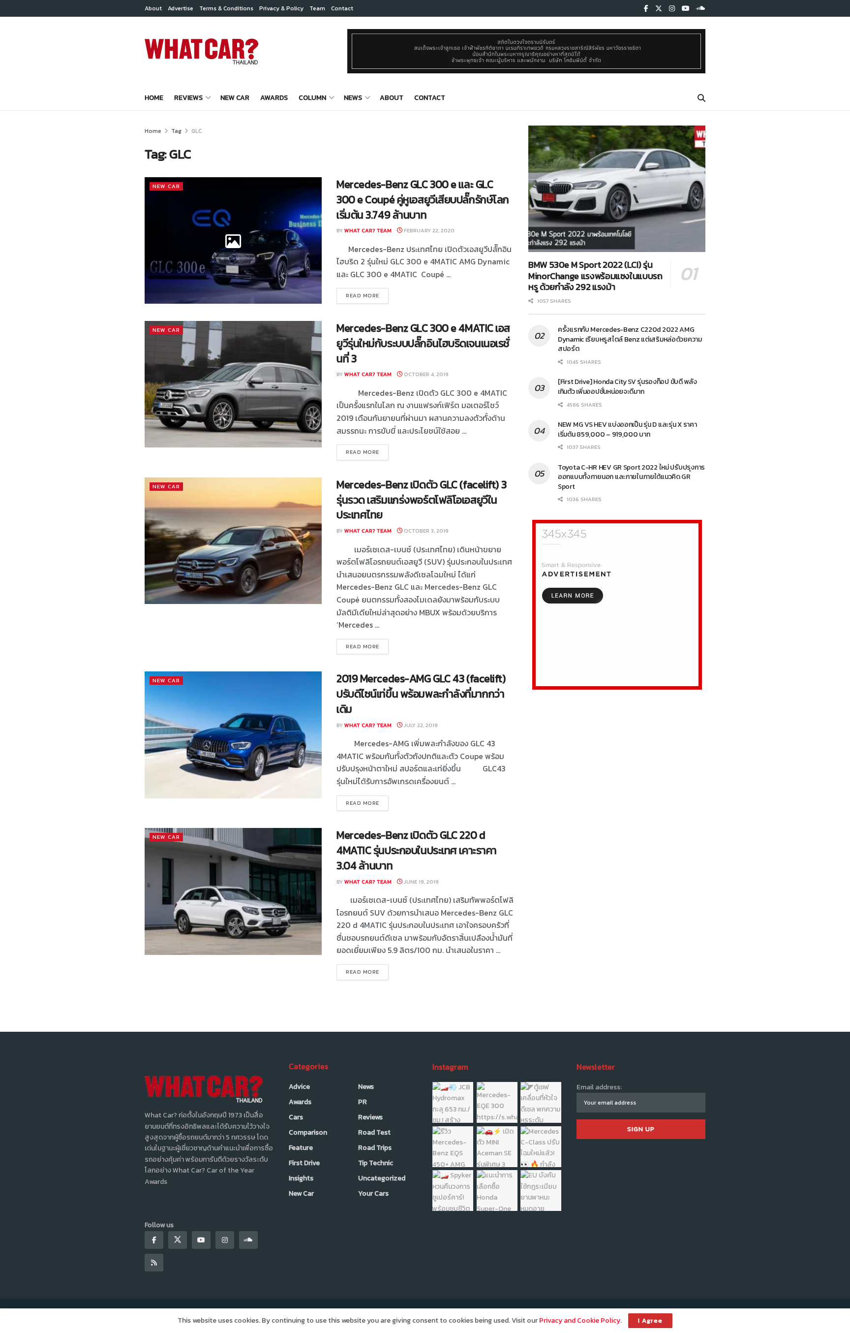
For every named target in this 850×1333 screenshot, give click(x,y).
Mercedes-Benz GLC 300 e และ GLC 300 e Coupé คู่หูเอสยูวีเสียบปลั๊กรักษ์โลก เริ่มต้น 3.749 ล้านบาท (422, 199)
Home (154, 98)
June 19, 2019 (420, 882)
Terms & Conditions (226, 8)
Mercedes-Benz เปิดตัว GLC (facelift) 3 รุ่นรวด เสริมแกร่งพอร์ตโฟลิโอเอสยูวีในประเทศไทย (421, 499)
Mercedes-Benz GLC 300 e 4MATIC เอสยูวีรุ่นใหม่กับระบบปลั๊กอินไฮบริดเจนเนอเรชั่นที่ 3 (423, 343)
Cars (296, 1117)
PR (362, 1102)
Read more (367, 295)
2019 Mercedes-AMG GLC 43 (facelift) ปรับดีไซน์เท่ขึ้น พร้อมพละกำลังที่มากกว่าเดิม (421, 693)
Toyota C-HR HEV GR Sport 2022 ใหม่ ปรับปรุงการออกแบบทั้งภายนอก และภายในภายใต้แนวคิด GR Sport (631, 477)
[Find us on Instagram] (672, 8)
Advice (299, 1086)
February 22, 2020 (428, 230)
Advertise (180, 8)
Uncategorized (381, 1178)
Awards (274, 98)
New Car (234, 98)
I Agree (650, 1320)
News (353, 98)
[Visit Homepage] (201, 51)
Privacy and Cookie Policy (579, 1320)
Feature (301, 1148)
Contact (342, 8)
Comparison (308, 1132)
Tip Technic (375, 1163)
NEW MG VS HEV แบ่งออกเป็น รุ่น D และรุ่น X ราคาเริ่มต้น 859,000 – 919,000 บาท (627, 429)
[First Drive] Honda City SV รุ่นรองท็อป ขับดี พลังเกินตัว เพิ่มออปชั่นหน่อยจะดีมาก (627, 387)
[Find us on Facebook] (646, 8)
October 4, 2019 (425, 374)
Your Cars (373, 1193)
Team (317, 8)
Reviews (188, 98)
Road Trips (375, 1148)
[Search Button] (701, 98)
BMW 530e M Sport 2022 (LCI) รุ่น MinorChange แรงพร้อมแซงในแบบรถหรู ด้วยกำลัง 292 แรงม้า (595, 275)
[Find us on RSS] (154, 1262)
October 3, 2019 (425, 531)
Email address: (599, 1087)
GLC (196, 131)
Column (312, 98)
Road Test (374, 1132)
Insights (301, 1178)
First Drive (304, 1163)
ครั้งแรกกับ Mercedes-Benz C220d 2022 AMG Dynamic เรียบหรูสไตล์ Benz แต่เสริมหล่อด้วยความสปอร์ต (630, 339)
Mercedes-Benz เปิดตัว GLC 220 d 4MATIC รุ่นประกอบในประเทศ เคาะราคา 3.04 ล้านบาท (416, 850)
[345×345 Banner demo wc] (617, 604)
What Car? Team (368, 230)
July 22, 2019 (420, 725)
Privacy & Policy (281, 8)
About (153, 8)
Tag (176, 131)
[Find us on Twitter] (658, 8)
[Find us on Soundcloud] (701, 8)
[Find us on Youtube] (686, 8)
